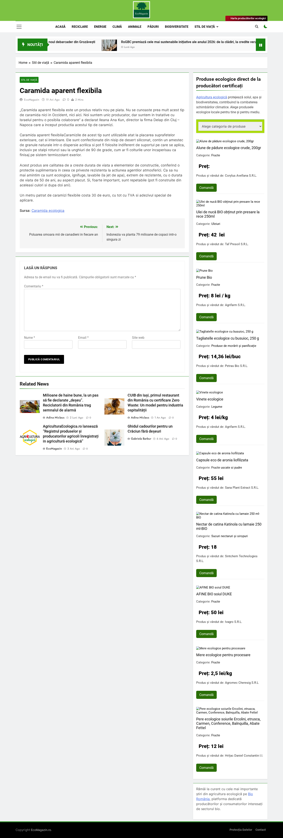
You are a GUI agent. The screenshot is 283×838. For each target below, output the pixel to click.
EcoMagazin (31, 100)
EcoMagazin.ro (41, 830)
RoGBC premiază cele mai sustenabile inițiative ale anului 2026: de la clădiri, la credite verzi (172, 42)
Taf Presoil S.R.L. (237, 244)
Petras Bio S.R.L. (236, 366)
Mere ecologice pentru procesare (223, 655)
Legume (216, 407)
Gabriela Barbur (141, 438)
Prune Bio (204, 277)
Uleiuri (215, 224)
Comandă (206, 188)
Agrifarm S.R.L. (235, 305)
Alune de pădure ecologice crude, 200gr (228, 148)
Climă (117, 27)
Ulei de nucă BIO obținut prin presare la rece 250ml (228, 214)
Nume (29, 338)
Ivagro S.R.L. (233, 622)
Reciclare (80, 27)
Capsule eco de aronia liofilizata (222, 460)
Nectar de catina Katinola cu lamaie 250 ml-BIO (228, 526)
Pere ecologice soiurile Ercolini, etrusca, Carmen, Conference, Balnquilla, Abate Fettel (228, 723)
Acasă (60, 27)
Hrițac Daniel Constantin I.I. (244, 755)
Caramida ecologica (47, 211)
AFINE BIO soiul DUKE (214, 594)
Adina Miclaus (55, 417)
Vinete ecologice (209, 399)
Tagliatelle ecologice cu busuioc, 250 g (227, 338)
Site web (138, 338)
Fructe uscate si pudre (226, 467)
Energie (100, 27)
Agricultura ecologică (211, 97)
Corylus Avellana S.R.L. (241, 175)
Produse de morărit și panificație (233, 346)
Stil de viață (205, 27)
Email (83, 338)
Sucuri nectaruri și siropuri (229, 536)
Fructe (215, 155)
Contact (260, 830)
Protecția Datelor (241, 830)
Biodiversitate (176, 27)
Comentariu (33, 286)
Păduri (153, 27)
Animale (134, 27)
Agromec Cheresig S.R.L (242, 683)
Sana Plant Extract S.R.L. (242, 488)
